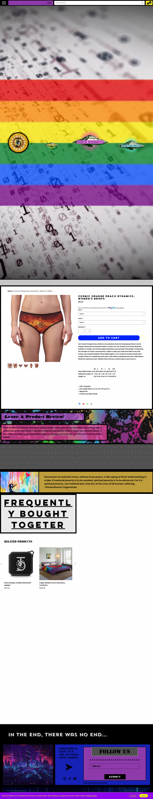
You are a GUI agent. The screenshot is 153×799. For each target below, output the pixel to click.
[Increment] (89, 331)
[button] (149, 2)
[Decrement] (79, 331)
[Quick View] (20, 563)
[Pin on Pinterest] (83, 404)
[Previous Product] (1, 563)
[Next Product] (75, 563)
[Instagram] (65, 779)
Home (10, 291)
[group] (38, 568)
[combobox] (111, 314)
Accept (143, 796)
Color (80, 319)
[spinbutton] (84, 331)
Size (80, 310)
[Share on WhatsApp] (87, 404)
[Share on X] (91, 404)
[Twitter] (75, 779)
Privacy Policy (91, 795)
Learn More (120, 308)
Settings (133, 796)
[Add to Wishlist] (142, 337)
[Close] (150, 795)
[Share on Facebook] (79, 404)
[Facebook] (70, 779)
